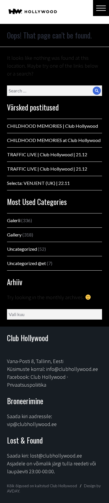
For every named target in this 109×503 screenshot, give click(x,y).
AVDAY (13, 491)
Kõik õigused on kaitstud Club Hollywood (42, 485)
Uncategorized (22, 249)
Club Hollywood (48, 377)
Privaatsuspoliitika (26, 384)
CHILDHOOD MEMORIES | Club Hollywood (52, 126)
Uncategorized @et (26, 263)
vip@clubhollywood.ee (32, 424)
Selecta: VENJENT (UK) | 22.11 (38, 183)
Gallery (14, 234)
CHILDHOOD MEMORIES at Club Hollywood (54, 140)
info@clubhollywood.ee (72, 369)
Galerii (13, 220)
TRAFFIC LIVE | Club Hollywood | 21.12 (47, 154)
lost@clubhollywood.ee (56, 455)
